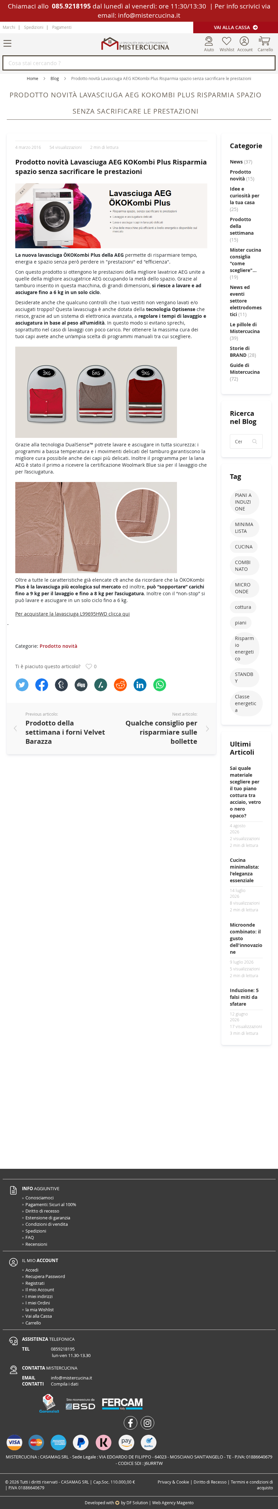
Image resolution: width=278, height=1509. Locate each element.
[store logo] (135, 43)
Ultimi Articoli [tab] (242, 748)
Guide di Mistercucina (245, 372)
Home (32, 78)
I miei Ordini (37, 1303)
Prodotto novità (58, 646)
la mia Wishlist (39, 1310)
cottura (243, 607)
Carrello (33, 1323)
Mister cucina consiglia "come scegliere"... (245, 263)
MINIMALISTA (244, 527)
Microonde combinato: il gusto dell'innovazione (246, 938)
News (241, 161)
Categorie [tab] (246, 145)
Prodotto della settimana (242, 229)
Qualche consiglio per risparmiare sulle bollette (161, 732)
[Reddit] (120, 684)
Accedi (31, 1270)
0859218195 (63, 1349)
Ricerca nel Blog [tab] (243, 417)
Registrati (34, 1283)
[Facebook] (41, 684)
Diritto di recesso (42, 1211)
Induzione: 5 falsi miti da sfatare (244, 997)
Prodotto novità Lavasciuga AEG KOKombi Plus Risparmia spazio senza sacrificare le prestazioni (111, 166)
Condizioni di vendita (46, 1224)
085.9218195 (71, 6)
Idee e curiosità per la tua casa (244, 199)
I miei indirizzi (39, 1296)
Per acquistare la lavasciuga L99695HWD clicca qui (72, 614)
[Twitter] (22, 684)
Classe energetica (245, 703)
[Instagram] (147, 1423)
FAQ (29, 1237)
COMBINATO (243, 565)
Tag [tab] (235, 476)
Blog (55, 78)
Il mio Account (39, 1289)
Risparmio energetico (244, 648)
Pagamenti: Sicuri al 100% (50, 1204)
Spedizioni (33, 27)
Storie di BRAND (243, 351)
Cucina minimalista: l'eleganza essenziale (244, 870)
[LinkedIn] (140, 684)
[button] (255, 441)
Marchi (9, 27)
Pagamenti (62, 27)
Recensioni (36, 1244)
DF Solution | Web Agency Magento (160, 1502)
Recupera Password (45, 1276)
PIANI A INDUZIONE (243, 502)
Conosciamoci (39, 1198)
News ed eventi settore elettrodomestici (246, 300)
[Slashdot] (100, 684)
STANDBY (244, 677)
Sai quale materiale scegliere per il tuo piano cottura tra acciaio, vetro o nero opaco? (245, 792)
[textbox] (246, 441)
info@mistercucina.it (149, 15)
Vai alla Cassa (232, 27)
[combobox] (139, 63)
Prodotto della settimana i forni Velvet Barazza (65, 732)
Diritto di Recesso (210, 1482)
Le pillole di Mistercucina (245, 331)
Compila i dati (64, 1384)
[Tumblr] (61, 684)
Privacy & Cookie (173, 1482)
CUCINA (244, 546)
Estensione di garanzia (47, 1218)
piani (240, 622)
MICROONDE (243, 588)
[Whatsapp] (159, 684)
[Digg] (81, 684)
